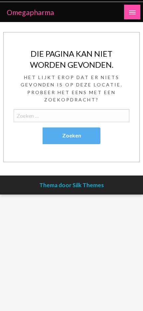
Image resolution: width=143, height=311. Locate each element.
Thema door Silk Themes (71, 185)
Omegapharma (30, 12)
